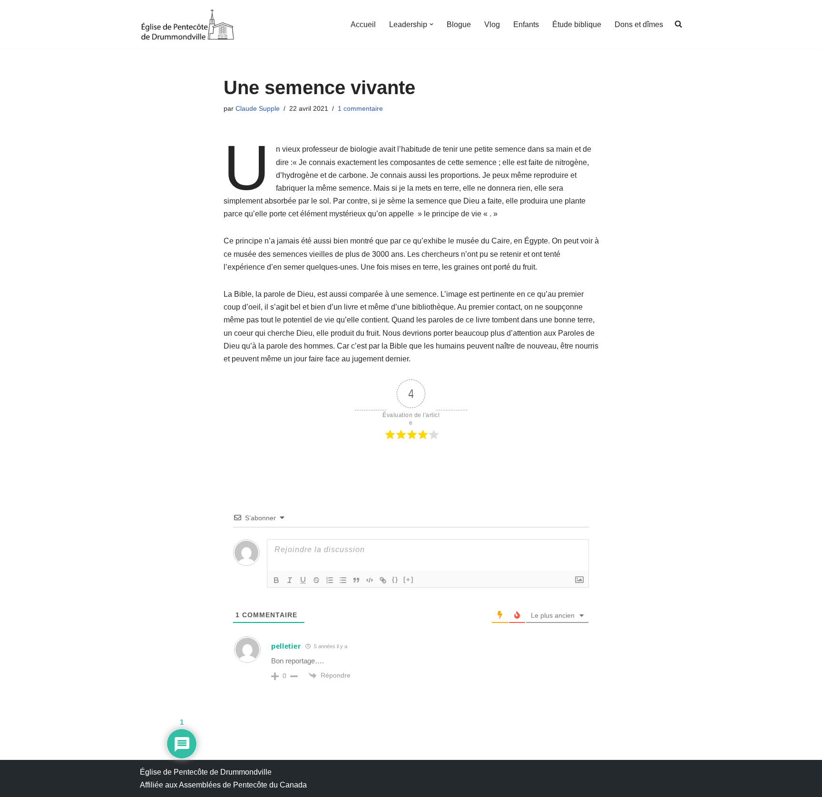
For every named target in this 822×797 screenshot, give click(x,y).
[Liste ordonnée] (329, 580)
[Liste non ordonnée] (343, 580)
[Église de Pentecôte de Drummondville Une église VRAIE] (187, 24)
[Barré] (316, 580)
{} (395, 579)
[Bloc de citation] (356, 580)
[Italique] (289, 580)
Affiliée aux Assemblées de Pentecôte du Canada (223, 785)
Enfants (526, 24)
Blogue (459, 24)
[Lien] (383, 580)
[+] (408, 579)
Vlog (492, 24)
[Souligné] (303, 580)
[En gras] (276, 580)
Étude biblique (576, 24)
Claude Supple (257, 108)
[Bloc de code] (369, 580)
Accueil (363, 24)
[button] (431, 24)
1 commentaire (360, 108)
